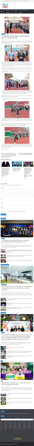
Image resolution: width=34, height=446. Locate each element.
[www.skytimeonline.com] (2, 11)
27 (15, 427)
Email (2, 203)
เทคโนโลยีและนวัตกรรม (25, 10)
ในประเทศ (15, 12)
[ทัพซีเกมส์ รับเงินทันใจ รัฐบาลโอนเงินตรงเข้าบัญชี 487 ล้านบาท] (17, 162)
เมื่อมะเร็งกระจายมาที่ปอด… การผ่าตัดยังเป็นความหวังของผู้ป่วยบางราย (16, 347)
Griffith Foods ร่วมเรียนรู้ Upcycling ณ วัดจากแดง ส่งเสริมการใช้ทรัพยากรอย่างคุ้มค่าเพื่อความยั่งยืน (19, 398)
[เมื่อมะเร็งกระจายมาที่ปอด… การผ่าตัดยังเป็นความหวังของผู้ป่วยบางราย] (3, 348)
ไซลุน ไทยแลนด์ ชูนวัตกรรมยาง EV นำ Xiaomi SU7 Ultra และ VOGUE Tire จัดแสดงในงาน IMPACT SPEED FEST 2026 (20, 303)
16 (29, 424)
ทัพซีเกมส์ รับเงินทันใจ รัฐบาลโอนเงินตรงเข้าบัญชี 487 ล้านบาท (17, 169)
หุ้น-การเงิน (7, 10)
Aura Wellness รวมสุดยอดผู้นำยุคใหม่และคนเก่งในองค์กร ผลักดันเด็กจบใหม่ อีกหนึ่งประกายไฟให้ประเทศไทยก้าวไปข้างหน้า (19, 356)
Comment (2, 187)
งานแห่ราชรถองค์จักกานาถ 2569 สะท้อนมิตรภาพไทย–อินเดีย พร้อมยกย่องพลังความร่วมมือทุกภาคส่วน (20, 260)
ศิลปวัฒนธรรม (16, 10)
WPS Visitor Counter (19, 439)
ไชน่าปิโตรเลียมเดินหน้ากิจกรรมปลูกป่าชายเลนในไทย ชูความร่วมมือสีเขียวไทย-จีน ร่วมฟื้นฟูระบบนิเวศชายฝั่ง (19, 394)
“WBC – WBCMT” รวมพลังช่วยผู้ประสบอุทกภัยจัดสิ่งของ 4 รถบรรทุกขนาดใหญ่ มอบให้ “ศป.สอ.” (25, 154)
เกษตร (12, 12)
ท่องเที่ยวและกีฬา (8, 12)
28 (20, 427)
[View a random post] (32, 11)
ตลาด (4, 10)
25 (6, 427)
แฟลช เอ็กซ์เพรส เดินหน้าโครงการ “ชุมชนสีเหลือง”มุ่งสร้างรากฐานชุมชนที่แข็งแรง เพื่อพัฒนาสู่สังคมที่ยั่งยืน (19, 402)
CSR (3, 12)
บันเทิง (20, 10)
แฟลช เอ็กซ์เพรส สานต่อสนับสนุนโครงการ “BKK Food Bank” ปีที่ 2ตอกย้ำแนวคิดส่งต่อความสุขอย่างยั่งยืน (15, 383)
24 (1, 427)
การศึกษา (11, 10)
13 (15, 424)
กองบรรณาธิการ (9, 39)
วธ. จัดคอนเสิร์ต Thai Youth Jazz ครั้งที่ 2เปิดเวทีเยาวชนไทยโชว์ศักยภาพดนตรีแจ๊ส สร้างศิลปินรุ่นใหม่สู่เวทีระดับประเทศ (15, 241)
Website (2, 207)
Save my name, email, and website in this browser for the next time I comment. (14, 211)
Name (2, 199)
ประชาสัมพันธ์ (20, 12)
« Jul (1, 431)
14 (20, 424)
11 (6, 424)
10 (1, 424)
